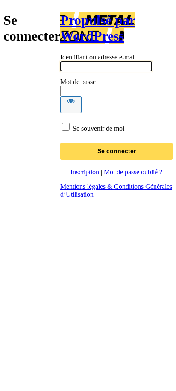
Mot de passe (78, 81)
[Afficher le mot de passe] (71, 104)
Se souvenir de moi (98, 128)
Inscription (84, 172)
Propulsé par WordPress (97, 28)
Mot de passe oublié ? (133, 172)
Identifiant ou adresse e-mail (98, 57)
